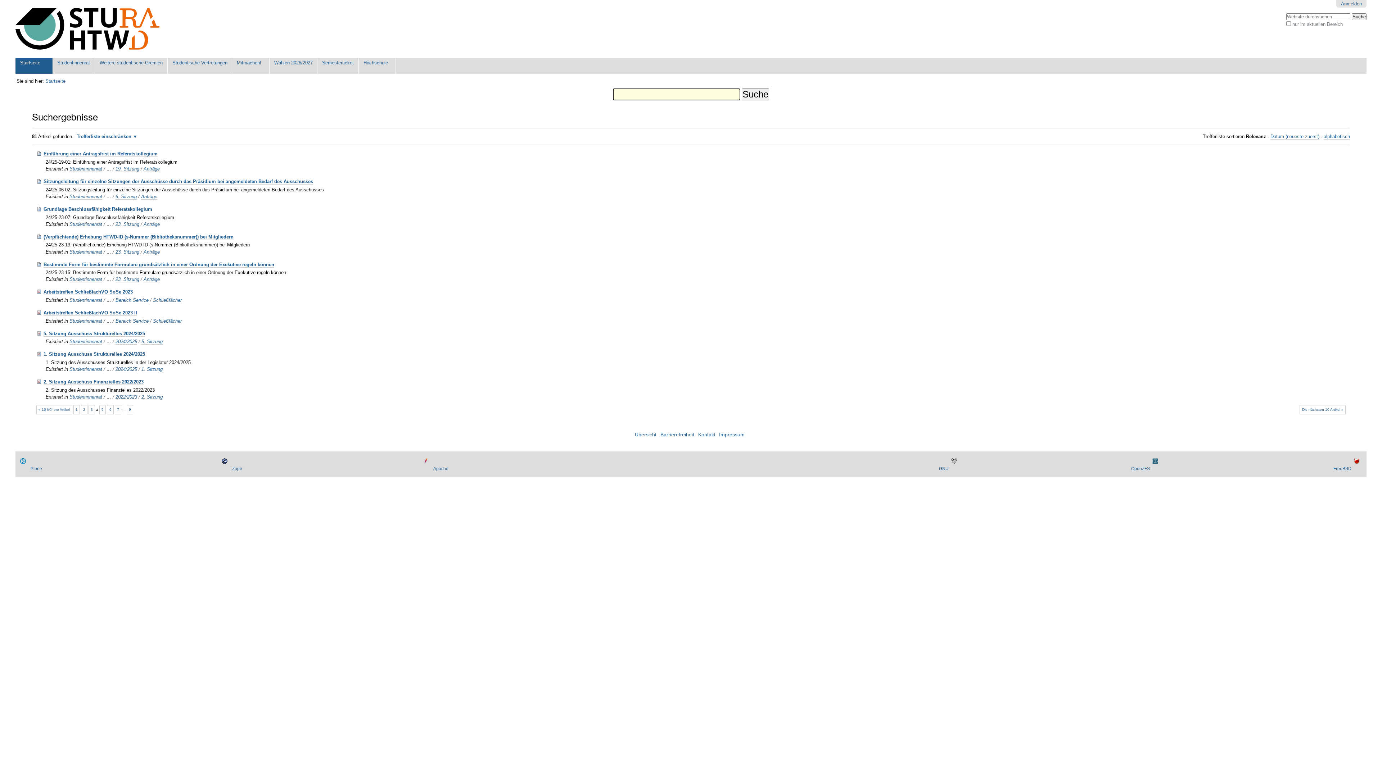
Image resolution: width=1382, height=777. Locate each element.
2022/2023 (126, 397)
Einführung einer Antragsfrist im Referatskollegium (101, 153)
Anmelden (1351, 3)
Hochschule (375, 62)
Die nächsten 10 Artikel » (1322, 410)
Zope (237, 468)
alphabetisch (1337, 136)
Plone (36, 468)
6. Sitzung (126, 196)
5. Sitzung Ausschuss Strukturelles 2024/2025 (94, 333)
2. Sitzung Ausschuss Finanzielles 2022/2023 (94, 382)
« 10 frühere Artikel (54, 410)
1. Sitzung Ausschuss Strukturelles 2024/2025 (94, 354)
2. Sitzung (152, 397)
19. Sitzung (127, 169)
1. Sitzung (152, 369)
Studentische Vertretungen (199, 62)
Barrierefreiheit (677, 434)
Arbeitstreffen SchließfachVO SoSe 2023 (88, 292)
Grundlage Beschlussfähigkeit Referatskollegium (98, 209)
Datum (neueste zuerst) (1294, 136)
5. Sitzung (152, 341)
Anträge (152, 169)
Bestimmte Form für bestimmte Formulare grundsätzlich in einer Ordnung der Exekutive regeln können (159, 264)
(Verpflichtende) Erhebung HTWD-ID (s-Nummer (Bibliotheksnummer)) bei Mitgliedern (139, 237)
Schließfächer (167, 300)
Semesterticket (338, 62)
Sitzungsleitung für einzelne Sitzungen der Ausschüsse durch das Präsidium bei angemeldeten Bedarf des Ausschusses (178, 181)
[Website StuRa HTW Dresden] (87, 29)
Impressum (732, 434)
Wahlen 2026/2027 (293, 62)
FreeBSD (1342, 468)
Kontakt (706, 434)
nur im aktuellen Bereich (1317, 24)
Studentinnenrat (73, 62)
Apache (440, 468)
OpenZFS (1140, 468)
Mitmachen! (249, 62)
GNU (944, 468)
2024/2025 (126, 341)
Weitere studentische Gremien (131, 62)
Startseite (30, 62)
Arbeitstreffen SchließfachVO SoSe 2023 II (90, 312)
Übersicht (645, 434)
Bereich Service (132, 300)
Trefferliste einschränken (104, 136)
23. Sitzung (127, 224)
